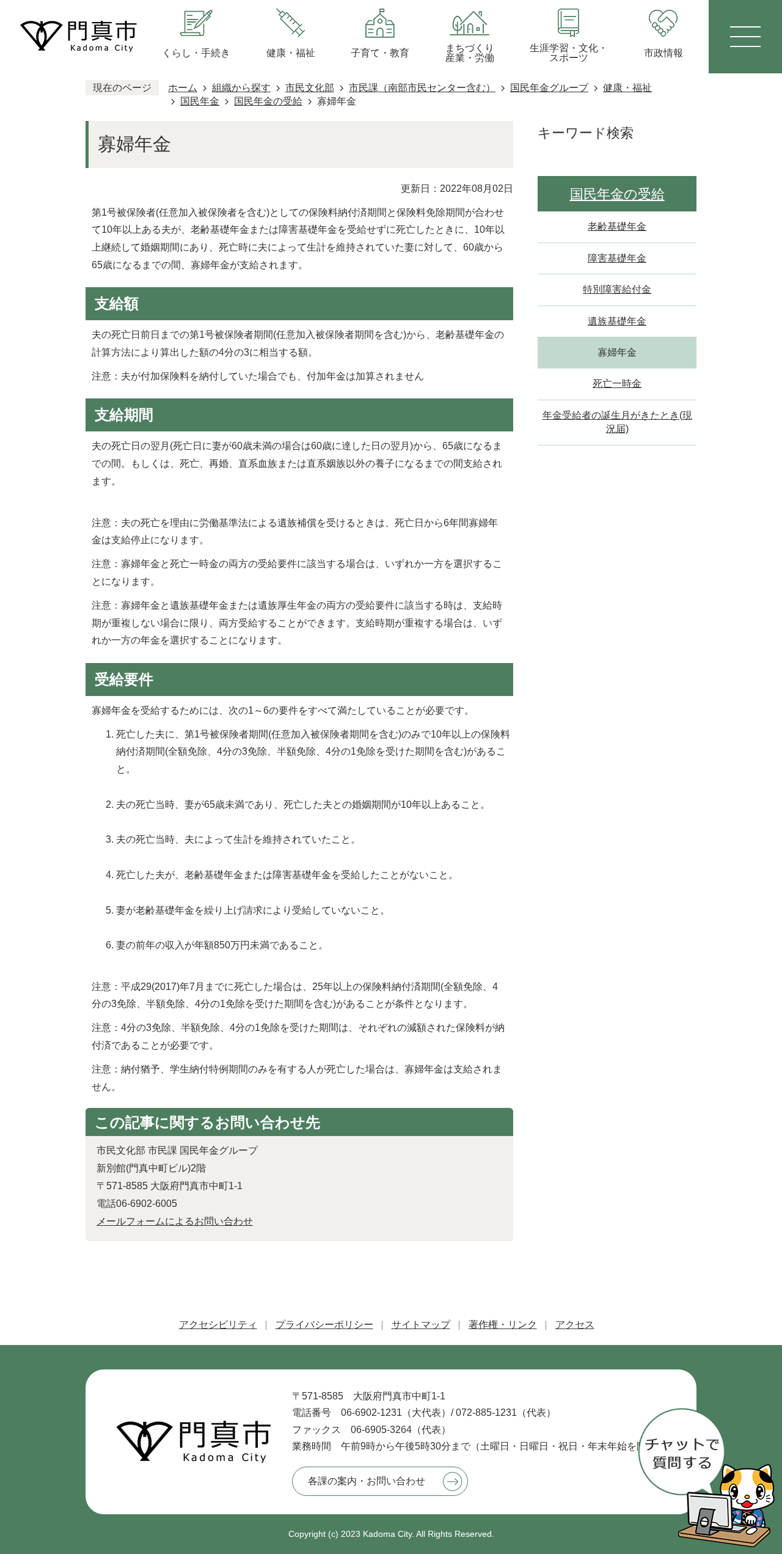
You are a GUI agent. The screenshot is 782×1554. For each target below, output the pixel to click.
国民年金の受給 (268, 101)
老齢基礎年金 (617, 226)
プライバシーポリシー (324, 1324)
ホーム (182, 87)
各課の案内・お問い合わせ (366, 1481)
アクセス (574, 1324)
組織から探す (241, 87)
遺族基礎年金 (617, 321)
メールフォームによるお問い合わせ (175, 1221)
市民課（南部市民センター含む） (422, 87)
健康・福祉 (627, 87)
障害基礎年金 (617, 258)
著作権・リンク (503, 1324)
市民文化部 (309, 87)
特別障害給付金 (617, 289)
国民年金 (199, 101)
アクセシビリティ (218, 1324)
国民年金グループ (549, 87)
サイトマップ (421, 1324)
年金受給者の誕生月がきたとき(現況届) (617, 422)
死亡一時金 (617, 383)
